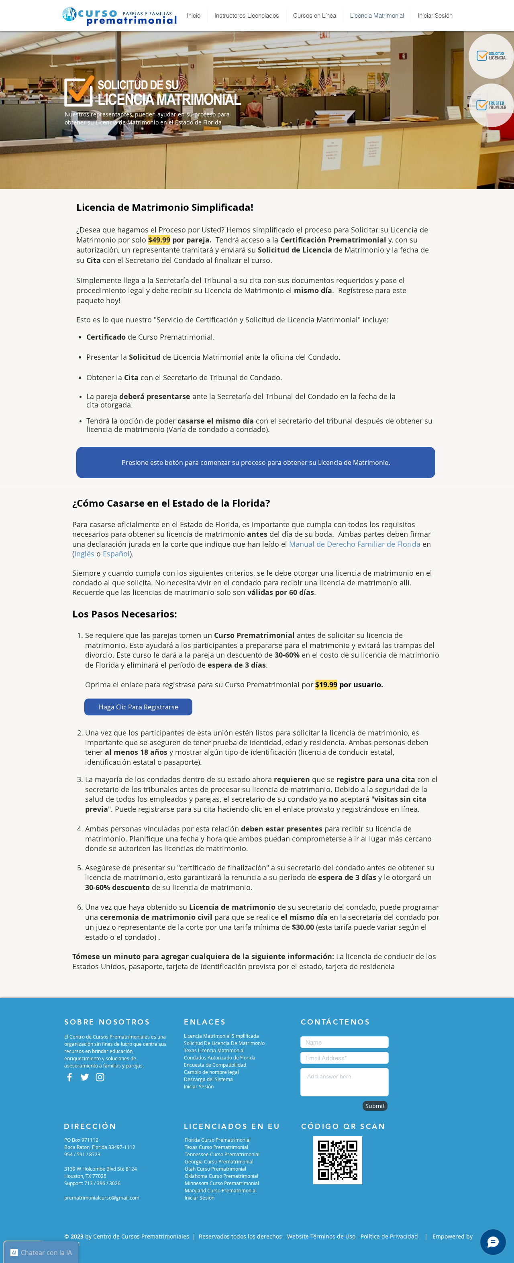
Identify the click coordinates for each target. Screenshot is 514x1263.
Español (116, 553)
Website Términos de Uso (321, 1236)
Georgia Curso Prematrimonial (219, 1161)
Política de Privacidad (389, 1236)
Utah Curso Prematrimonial (215, 1168)
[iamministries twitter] (84, 1077)
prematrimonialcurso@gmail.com (101, 1197)
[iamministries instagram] (100, 1077)
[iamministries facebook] (69, 1077)
